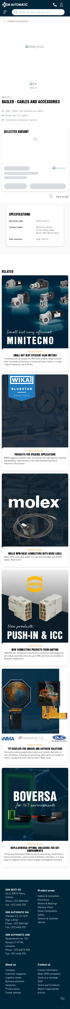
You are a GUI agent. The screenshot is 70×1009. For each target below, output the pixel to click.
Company (10, 970)
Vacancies (10, 985)
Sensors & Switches (48, 918)
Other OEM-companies (49, 973)
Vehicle (41, 922)
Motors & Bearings (47, 903)
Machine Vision (45, 907)
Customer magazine (15, 973)
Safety (41, 914)
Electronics (43, 899)
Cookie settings (13, 992)
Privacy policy (12, 988)
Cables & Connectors (48, 896)
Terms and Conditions (49, 985)
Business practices (14, 981)
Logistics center (13, 977)
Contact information (48, 970)
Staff (40, 981)
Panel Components (47, 911)
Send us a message (48, 977)
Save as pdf (62, 196)
